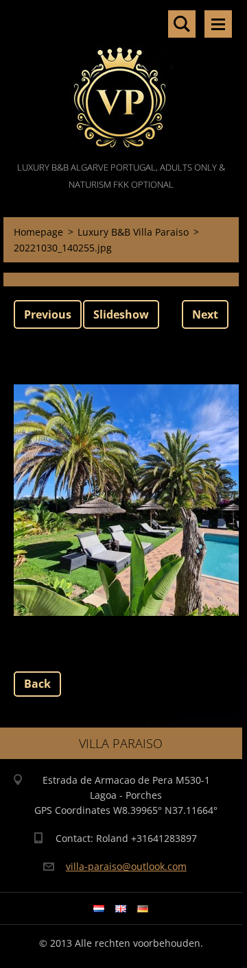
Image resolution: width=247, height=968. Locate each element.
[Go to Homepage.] (121, 79)
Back (37, 683)
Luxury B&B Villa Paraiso (133, 231)
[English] (120, 908)
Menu (218, 24)
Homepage (38, 231)
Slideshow (121, 314)
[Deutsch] (142, 908)
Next (205, 314)
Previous (47, 314)
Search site (182, 24)
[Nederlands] (98, 908)
